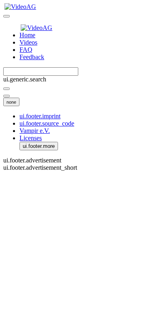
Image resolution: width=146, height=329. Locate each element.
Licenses (30, 138)
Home (27, 35)
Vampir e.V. (34, 130)
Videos (28, 42)
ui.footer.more (39, 146)
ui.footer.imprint (39, 116)
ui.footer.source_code (46, 123)
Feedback (31, 56)
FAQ (25, 49)
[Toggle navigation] (6, 16)
